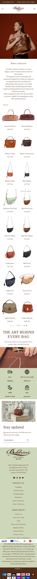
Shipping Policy (18, 527)
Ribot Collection (18, 504)
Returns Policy (19, 531)
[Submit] (27, 440)
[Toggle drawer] (2, 8)
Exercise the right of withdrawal (19, 538)
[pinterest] (20, 478)
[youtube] (23, 478)
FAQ (18, 521)
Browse (5, 105)
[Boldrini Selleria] (18, 9)
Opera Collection (18, 501)
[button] (24, 325)
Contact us (18, 514)
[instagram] (17, 478)
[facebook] (14, 478)
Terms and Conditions (18, 524)
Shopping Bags (18, 494)
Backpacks (18, 497)
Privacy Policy (19, 534)
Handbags (18, 487)
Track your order (18, 517)
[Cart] (34, 9)
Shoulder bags (18, 490)
